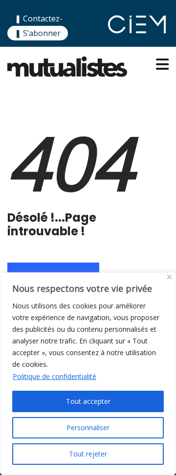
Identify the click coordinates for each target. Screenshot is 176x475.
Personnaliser (88, 427)
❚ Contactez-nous (39, 25)
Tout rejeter (88, 453)
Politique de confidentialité (54, 376)
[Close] (169, 277)
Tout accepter (88, 401)
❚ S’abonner (38, 33)
